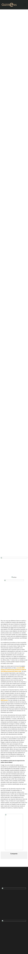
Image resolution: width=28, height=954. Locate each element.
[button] (24, 4)
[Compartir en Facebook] (10, 856)
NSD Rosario (4, 700)
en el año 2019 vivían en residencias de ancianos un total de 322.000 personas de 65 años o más (13, 669)
